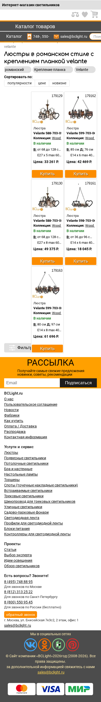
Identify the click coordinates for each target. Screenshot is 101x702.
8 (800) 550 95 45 (18, 602)
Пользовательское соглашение (30, 404)
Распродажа (15, 432)
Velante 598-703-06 (81, 221)
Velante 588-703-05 (48, 133)
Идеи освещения (18, 560)
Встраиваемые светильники (28, 491)
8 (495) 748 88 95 (18, 582)
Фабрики (11, 415)
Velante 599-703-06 (81, 133)
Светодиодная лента (21, 518)
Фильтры (26, 347)
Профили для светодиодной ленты (33, 523)
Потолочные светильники (26, 463)
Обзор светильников (22, 566)
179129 (56, 96)
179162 (90, 96)
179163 (56, 270)
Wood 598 (92, 225)
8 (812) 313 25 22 (18, 592)
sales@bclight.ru (73, 36)
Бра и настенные (18, 469)
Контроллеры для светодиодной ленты (37, 534)
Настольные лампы (21, 474)
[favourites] (56, 116)
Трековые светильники (24, 496)
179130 (56, 183)
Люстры (11, 452)
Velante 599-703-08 (48, 308)
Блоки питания (17, 529)
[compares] (43, 116)
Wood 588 (59, 138)
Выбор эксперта (18, 555)
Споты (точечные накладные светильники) (41, 485)
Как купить (13, 421)
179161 (90, 183)
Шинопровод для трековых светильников (39, 501)
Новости (11, 410)
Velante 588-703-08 (48, 221)
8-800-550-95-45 (45, 36)
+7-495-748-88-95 (36, 36)
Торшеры (12, 480)
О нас (8, 399)
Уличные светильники (23, 507)
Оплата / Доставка (20, 426)
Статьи (10, 550)
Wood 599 (92, 138)
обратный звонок (20, 614)
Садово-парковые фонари (26, 512)
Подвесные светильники (25, 458)
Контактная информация (25, 437)
